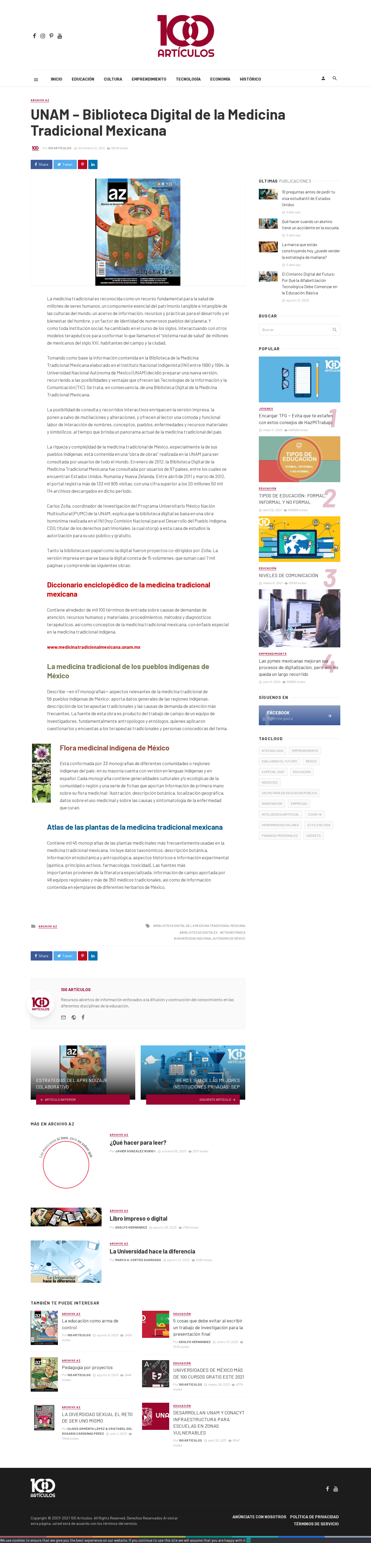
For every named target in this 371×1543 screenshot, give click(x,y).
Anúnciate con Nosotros (259, 1517)
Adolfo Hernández (131, 1227)
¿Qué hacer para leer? (138, 1142)
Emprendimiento (149, 79)
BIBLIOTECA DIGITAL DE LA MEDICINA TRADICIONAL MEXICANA (200, 925)
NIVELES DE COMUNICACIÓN (288, 575)
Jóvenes (266, 408)
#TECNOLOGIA (272, 750)
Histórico (250, 79)
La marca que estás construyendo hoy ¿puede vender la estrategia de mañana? (311, 250)
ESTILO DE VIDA (318, 825)
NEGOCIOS (270, 782)
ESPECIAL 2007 (273, 772)
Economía (220, 79)
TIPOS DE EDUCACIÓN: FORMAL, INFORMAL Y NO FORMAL (292, 498)
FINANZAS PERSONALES (280, 835)
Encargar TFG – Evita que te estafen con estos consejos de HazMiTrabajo (296, 418)
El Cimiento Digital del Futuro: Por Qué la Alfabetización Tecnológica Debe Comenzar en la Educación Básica (309, 283)
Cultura (113, 79)
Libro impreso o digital (138, 1218)
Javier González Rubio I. (135, 1151)
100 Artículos (59, 148)
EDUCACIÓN (302, 772)
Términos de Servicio (316, 1524)
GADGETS (313, 835)
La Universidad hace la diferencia (152, 1251)
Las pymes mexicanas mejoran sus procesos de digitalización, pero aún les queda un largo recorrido (298, 667)
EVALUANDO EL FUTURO (279, 761)
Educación (83, 79)
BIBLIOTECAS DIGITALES (200, 932)
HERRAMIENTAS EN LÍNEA (280, 825)
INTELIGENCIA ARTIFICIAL (280, 814)
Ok (248, 1540)
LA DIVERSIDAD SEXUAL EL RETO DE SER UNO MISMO (97, 1417)
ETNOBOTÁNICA (233, 932)
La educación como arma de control (90, 1324)
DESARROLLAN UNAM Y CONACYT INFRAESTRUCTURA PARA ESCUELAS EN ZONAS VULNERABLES (208, 1423)
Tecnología (188, 79)
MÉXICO (311, 761)
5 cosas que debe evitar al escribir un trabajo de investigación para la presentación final (208, 1327)
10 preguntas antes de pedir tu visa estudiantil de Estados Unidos (308, 198)
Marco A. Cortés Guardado (138, 1260)
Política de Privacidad (314, 1517)
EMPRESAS (299, 803)
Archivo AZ (40, 100)
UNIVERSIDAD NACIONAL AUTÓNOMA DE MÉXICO (210, 938)
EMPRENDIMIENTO (305, 750)
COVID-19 (315, 814)
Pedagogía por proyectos (87, 1367)
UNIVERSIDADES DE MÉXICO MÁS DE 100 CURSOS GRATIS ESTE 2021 (208, 1373)
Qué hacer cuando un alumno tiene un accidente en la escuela (310, 224)
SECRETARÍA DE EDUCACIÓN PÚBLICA (289, 793)
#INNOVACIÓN (272, 803)
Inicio (56, 79)
